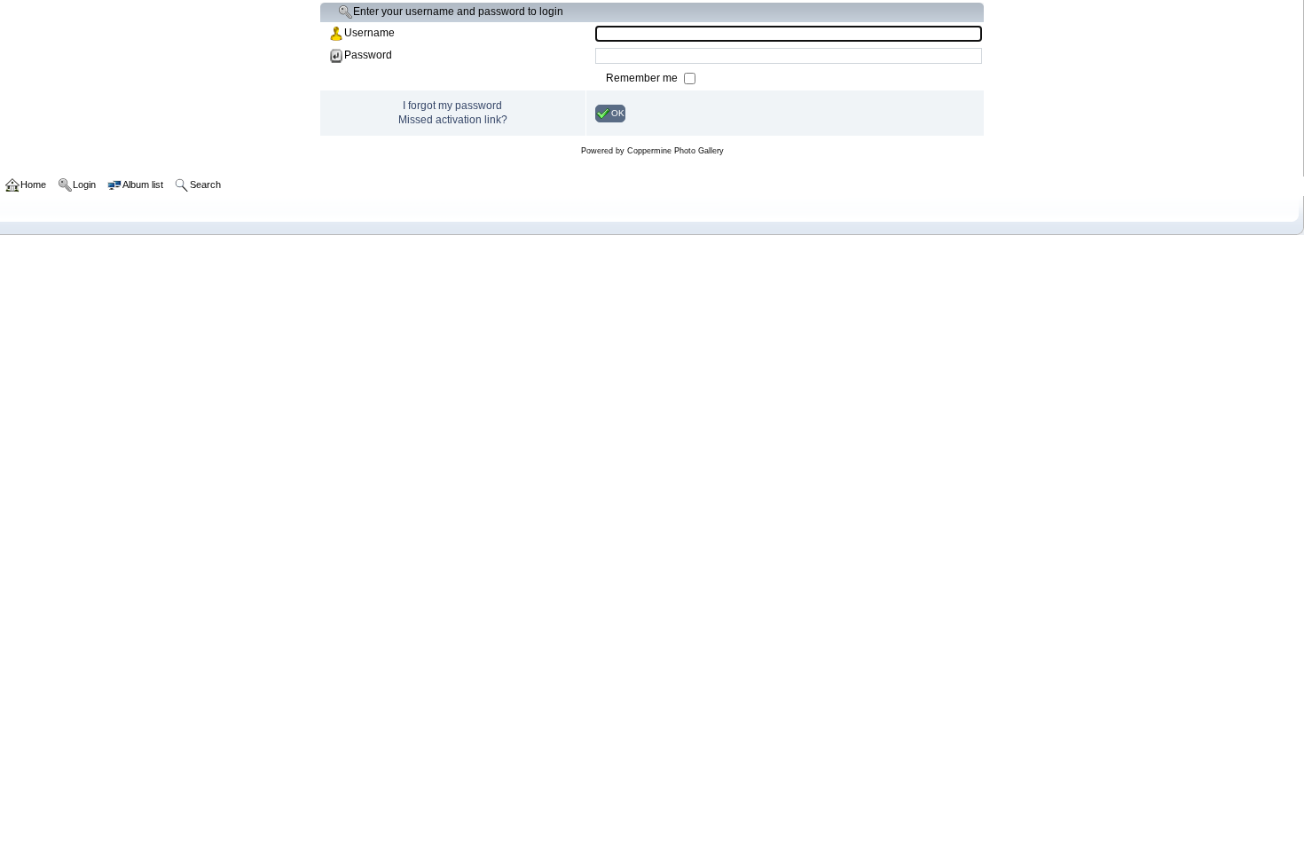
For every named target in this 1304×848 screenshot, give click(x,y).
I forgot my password (452, 105)
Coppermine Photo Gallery (675, 150)
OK (618, 112)
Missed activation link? (452, 120)
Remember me (643, 78)
